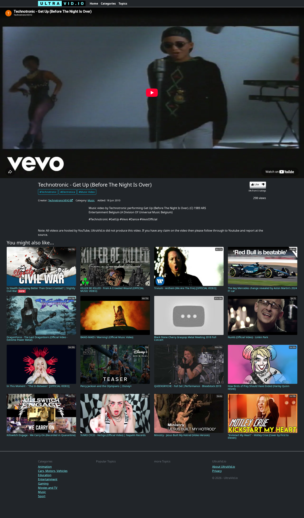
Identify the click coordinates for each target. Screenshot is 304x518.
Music (91, 200)
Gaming (43, 483)
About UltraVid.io (223, 467)
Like (256, 184)
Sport (41, 496)
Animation (45, 467)
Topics (123, 3)
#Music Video (87, 192)
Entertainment (47, 479)
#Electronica (67, 192)
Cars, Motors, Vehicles (53, 471)
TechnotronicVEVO (59, 200)
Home (94, 3)
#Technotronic (48, 192)
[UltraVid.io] (62, 3)
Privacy (217, 471)
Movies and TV (47, 488)
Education (44, 475)
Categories (108, 3)
